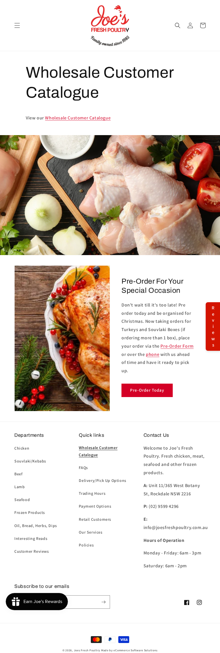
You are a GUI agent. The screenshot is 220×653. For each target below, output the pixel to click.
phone (152, 354)
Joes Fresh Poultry (87, 650)
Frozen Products (29, 512)
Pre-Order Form (176, 346)
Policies (86, 545)
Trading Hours (92, 493)
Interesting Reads (30, 538)
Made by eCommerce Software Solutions (129, 650)
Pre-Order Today (147, 390)
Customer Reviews (31, 551)
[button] (17, 25)
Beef (18, 473)
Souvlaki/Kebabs (30, 461)
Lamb (19, 486)
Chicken (21, 448)
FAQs (83, 467)
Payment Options (95, 506)
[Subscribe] (103, 602)
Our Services (90, 532)
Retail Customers (95, 519)
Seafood (22, 499)
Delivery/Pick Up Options (102, 480)
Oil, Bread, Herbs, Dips (35, 525)
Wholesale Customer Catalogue (78, 118)
